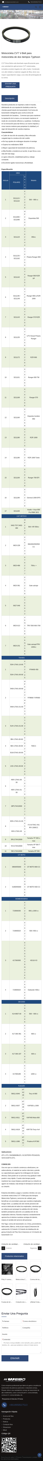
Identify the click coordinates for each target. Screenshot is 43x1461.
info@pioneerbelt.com (12, 2)
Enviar (14, 1358)
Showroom (7, 1427)
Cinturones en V (27, 1232)
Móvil (5, 1430)
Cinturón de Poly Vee (13, 1232)
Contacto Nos (8, 1424)
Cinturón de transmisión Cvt (20, 110)
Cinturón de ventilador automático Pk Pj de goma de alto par (11, 1244)
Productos (6, 1419)
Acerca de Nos (8, 1416)
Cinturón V (15, 1229)
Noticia (5, 1422)
